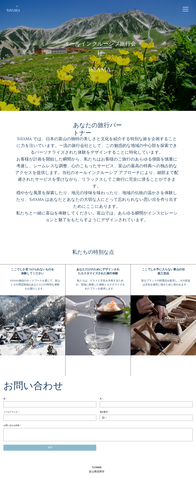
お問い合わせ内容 (12, 425)
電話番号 (104, 412)
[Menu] (185, 9)
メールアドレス (11, 412)
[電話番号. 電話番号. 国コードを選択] (104, 417)
